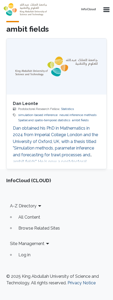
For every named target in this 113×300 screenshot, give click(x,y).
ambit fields (80, 120)
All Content (29, 217)
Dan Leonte (25, 103)
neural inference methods (77, 115)
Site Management (27, 243)
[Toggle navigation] (106, 9)
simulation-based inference (38, 115)
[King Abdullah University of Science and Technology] (36, 9)
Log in (24, 254)
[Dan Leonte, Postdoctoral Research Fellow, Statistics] (56, 66)
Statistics (67, 109)
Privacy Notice (82, 282)
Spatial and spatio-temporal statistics (44, 120)
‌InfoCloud (88, 9)
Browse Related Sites (39, 228)
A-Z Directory (23, 205)
